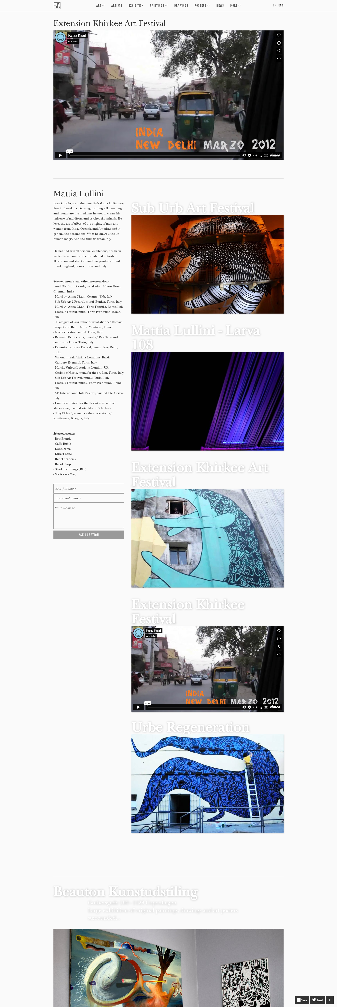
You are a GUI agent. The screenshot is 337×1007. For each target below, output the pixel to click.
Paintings (157, 5)
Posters (201, 5)
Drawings (181, 5)
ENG (281, 5)
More (234, 5)
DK (275, 5)
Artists (116, 5)
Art (98, 5)
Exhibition (136, 5)
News (220, 5)
